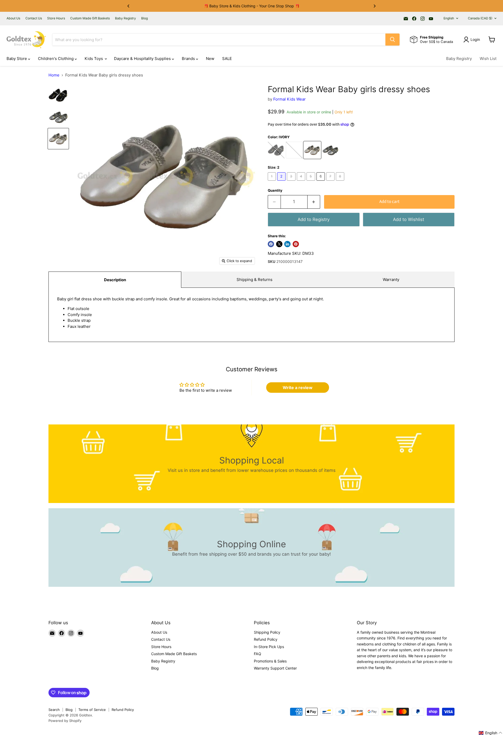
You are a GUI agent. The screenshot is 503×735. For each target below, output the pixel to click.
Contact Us (33, 18)
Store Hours (56, 18)
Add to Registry (314, 219)
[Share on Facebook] (271, 244)
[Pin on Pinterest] (296, 244)
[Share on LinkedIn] (287, 244)
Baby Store (17, 58)
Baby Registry (125, 18)
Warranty (391, 279)
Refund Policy (265, 639)
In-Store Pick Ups (269, 646)
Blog (144, 18)
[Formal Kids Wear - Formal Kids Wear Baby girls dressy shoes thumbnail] (58, 95)
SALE (227, 58)
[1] (272, 181)
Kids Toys (94, 58)
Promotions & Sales (270, 661)
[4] (302, 181)
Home (53, 75)
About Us (13, 18)
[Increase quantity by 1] (314, 201)
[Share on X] (279, 244)
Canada (480, 18)
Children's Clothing (56, 58)
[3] (292, 181)
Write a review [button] (298, 387)
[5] (311, 181)
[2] (282, 181)
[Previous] (128, 6)
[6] (321, 181)
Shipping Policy (267, 632)
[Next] (374, 6)
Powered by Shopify (64, 721)
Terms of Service (92, 710)
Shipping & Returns (254, 279)
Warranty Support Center (275, 668)
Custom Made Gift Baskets (90, 18)
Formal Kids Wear (289, 99)
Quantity (275, 190)
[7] (331, 181)
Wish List (488, 58)
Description (115, 279)
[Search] (392, 40)
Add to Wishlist (408, 219)
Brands (189, 58)
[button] (490, 733)
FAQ (257, 653)
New (210, 58)
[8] (341, 181)
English (449, 18)
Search (54, 710)
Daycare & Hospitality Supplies (143, 58)
